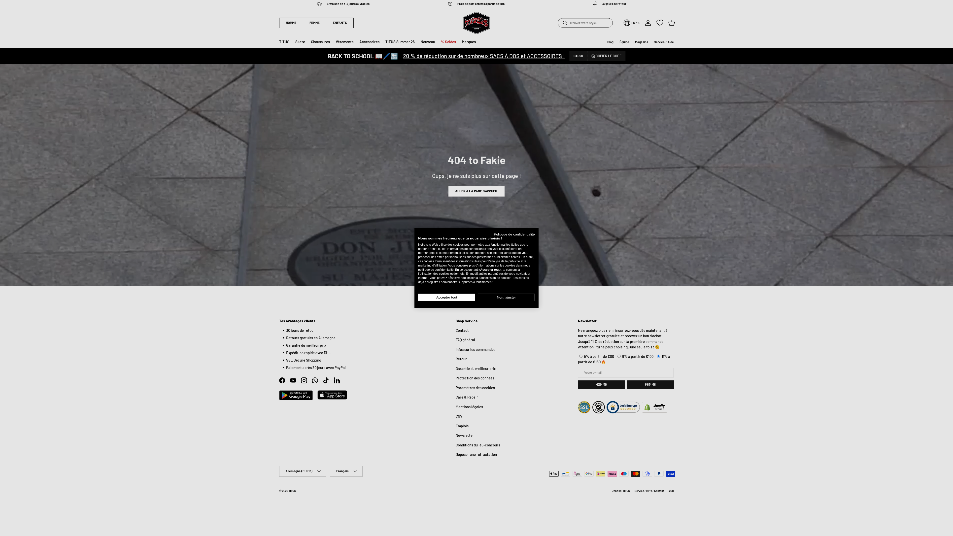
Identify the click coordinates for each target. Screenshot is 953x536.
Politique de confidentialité (514, 234)
